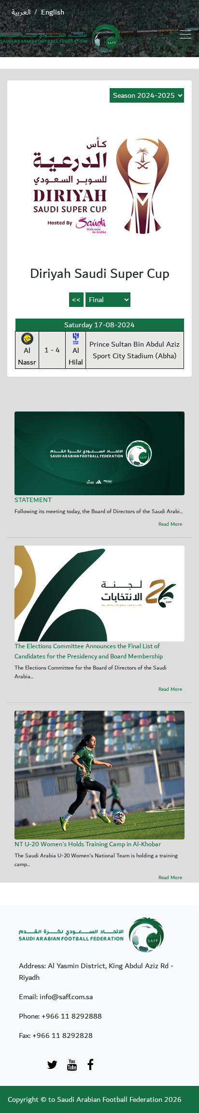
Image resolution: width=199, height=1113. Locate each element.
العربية (21, 12)
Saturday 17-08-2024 (99, 325)
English (52, 12)
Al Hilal (76, 356)
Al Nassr (27, 356)
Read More (170, 524)
